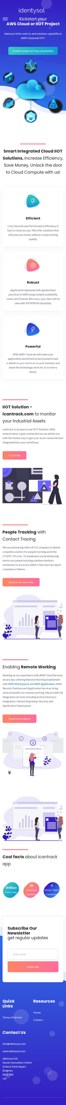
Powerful (33, 346)
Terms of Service (12, 1017)
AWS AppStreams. (45, 683)
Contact (38, 1019)
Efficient (33, 218)
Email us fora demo (19, 718)
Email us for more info (21, 582)
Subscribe (33, 966)
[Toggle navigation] (5, 19)
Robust (33, 282)
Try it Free (14, 455)
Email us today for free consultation (33, 50)
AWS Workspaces (18, 683)
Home (37, 1012)
